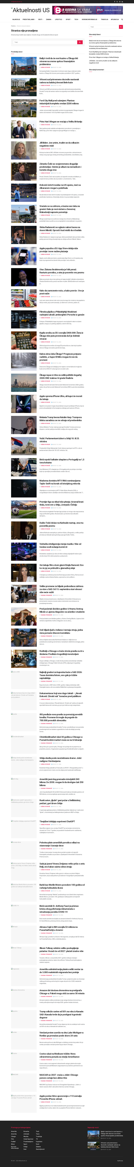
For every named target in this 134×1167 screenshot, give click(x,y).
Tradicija (104, 19)
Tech (76, 19)
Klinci (13, 1144)
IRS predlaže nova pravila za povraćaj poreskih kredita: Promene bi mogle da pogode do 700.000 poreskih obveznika (61, 717)
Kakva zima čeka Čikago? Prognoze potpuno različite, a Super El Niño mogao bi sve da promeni (60, 357)
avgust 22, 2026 (56, 317)
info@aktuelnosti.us (16, 1)
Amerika (14, 1134)
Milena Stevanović (46, 595)
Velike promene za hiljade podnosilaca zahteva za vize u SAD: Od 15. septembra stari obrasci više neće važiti (61, 589)
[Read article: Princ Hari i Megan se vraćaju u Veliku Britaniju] (24, 129)
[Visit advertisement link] (87, 10)
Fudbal (13, 1141)
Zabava (48, 19)
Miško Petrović (45, 67)
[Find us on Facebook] (114, 1)
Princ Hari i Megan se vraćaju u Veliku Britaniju (61, 121)
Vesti (40, 19)
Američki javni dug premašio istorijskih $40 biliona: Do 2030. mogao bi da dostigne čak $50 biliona (61, 782)
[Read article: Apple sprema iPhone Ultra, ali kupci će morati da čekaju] (24, 404)
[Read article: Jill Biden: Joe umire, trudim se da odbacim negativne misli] (24, 150)
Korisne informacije (89, 19)
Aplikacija (115, 19)
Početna (13, 26)
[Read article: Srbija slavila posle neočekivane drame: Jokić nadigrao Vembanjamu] (24, 766)
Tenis (38, 1134)
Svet (25, 1149)
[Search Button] (122, 19)
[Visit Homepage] (30, 10)
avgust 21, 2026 (58, 595)
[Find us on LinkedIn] (122, 1)
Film (12, 1139)
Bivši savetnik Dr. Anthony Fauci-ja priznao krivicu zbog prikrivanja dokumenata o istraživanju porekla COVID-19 (59, 909)
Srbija (25, 1146)
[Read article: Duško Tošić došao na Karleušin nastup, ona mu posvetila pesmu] (24, 530)
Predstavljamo (28, 19)
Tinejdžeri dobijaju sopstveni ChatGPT (57, 821)
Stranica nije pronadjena (23, 26)
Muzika (26, 1136)
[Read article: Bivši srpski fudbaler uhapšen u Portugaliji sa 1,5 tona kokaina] (24, 467)
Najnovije (16, 19)
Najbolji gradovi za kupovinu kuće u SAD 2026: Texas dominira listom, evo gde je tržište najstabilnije (61, 675)
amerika (14, 1131)
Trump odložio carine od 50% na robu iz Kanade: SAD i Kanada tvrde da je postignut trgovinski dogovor (62, 1014)
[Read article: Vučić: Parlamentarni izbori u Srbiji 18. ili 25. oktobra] (24, 446)
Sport (68, 19)
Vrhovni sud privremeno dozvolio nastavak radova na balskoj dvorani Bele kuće (110, 1145)
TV (37, 1139)
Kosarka (26, 1131)
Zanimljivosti (40, 1149)
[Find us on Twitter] (117, 1)
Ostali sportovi (28, 1139)
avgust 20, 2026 (58, 915)
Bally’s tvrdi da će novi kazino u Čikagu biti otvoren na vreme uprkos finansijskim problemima (59, 61)
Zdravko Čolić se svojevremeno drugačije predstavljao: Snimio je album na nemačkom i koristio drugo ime (60, 167)
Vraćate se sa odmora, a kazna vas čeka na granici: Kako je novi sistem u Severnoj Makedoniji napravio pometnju (60, 209)
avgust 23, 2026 (56, 67)
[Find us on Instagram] (119, 1)
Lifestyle (58, 19)
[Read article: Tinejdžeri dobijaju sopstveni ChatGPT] (24, 829)
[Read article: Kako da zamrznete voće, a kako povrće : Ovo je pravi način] (24, 298)
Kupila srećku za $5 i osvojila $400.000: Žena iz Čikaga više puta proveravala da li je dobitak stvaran (61, 336)
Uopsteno (39, 1141)
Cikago (13, 1136)
